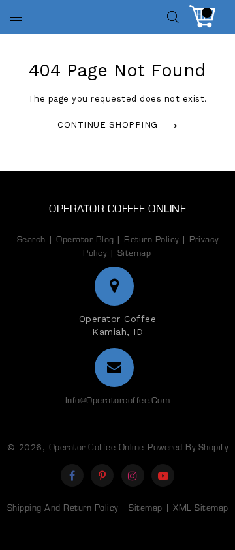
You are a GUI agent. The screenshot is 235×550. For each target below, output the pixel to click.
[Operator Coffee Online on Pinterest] (102, 475)
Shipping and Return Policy (62, 507)
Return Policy (151, 239)
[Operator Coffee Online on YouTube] (163, 475)
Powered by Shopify (188, 447)
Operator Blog (86, 239)
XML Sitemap (200, 507)
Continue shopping (107, 125)
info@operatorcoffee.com (117, 400)
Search (31, 239)
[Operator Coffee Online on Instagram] (133, 475)
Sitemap (134, 252)
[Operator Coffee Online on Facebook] (72, 475)
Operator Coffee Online (117, 208)
